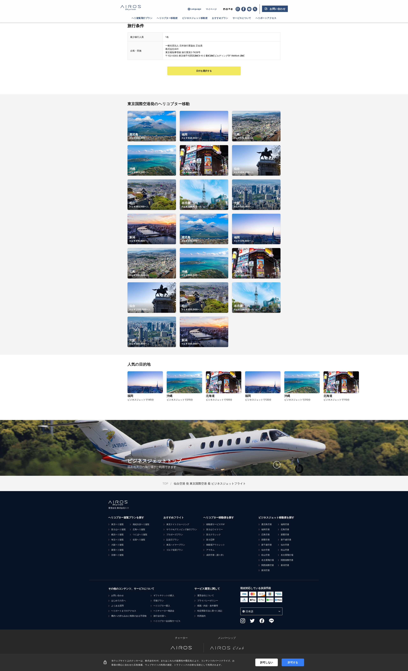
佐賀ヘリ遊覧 (139, 539)
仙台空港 (265, 550)
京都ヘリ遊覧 (117, 555)
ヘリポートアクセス (266, 18)
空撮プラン (158, 600)
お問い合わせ (117, 595)
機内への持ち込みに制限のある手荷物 (128, 616)
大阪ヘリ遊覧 (117, 545)
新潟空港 (265, 570)
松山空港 (265, 555)
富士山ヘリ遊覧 (118, 529)
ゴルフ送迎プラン (174, 550)
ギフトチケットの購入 (163, 595)
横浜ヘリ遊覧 (117, 534)
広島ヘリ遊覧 (139, 529)
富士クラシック (213, 534)
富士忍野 (210, 539)
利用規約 (201, 616)
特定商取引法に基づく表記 (209, 611)
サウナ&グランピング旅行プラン (181, 529)
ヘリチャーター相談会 (163, 611)
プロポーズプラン (174, 534)
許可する (293, 662)
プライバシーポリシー (207, 600)
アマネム (210, 550)
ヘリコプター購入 (161, 605)
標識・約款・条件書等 (207, 605)
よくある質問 (117, 605)
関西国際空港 (267, 565)
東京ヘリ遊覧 (117, 524)
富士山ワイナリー (214, 529)
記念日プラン (172, 539)
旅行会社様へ (159, 616)
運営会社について (205, 595)
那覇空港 (265, 539)
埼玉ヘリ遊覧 (117, 539)
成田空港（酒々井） (215, 555)
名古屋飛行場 (267, 560)
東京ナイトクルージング (177, 524)
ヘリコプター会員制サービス (166, 621)
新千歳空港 (266, 545)
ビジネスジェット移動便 (195, 18)
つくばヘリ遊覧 (140, 534)
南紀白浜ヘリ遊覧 (141, 524)
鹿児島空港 (266, 524)
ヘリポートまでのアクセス (123, 611)
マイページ (211, 9)
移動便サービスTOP (215, 524)
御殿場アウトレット (215, 545)
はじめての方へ (118, 600)
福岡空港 (265, 529)
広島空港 (265, 534)
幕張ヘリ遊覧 (117, 550)
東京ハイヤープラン (175, 545)
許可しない (266, 662)
